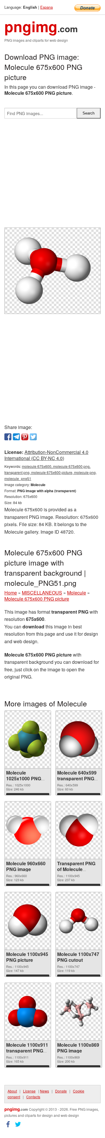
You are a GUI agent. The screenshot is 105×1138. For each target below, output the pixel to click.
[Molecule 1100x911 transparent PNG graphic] (27, 1011)
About (12, 1090)
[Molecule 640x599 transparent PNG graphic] (78, 739)
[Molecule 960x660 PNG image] (27, 830)
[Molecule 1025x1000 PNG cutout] (27, 739)
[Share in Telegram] (16, 436)
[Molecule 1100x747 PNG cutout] (78, 920)
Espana (46, 7)
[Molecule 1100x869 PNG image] (78, 1011)
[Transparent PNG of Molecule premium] (78, 830)
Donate (61, 1090)
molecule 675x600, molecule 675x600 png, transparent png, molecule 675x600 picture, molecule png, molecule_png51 (50, 472)
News (44, 1090)
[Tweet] (33, 436)
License (29, 1090)
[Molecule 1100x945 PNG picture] (27, 920)
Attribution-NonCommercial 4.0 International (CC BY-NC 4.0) (46, 455)
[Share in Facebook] (7, 436)
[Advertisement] (52, 175)
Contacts (33, 1096)
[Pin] (24, 436)
